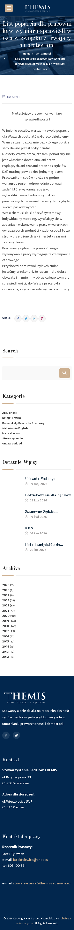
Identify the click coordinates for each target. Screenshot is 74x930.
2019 (5, 621)
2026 (5, 585)
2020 (6, 616)
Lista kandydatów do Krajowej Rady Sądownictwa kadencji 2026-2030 (43, 545)
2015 (5, 641)
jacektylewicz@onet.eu (30, 860)
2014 (5, 646)
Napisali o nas (11, 433)
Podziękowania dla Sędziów (48, 495)
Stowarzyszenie (12, 438)
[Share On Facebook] (18, 318)
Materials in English (15, 428)
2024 (5, 595)
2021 (5, 611)
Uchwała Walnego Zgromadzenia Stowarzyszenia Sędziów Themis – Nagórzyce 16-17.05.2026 (45, 479)
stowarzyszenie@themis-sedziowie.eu (42, 883)
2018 (5, 626)
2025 (5, 590)
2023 (5, 600)
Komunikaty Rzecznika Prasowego (24, 423)
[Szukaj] (64, 373)
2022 (5, 605)
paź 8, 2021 (13, 97)
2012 (5, 657)
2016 (5, 636)
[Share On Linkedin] (34, 318)
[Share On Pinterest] (42, 318)
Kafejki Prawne (12, 418)
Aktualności (9, 412)
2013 (5, 651)
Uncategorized (12, 443)
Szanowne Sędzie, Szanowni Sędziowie (42, 512)
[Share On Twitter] (26, 318)
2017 (5, 631)
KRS (29, 528)
